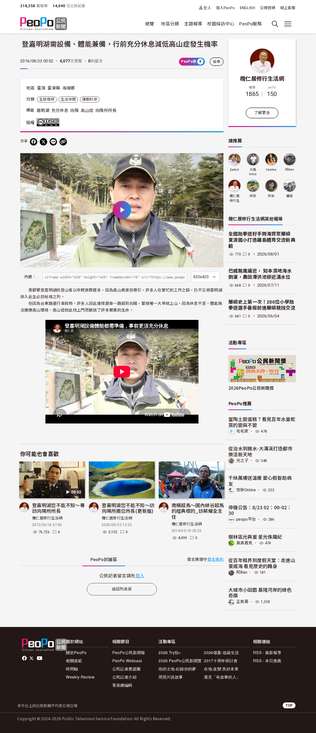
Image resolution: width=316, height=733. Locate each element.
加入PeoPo (225, 8)
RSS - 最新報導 (267, 652)
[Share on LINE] (53, 142)
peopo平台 (246, 519)
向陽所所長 (106, 110)
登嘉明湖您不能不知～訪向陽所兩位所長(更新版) (128, 508)
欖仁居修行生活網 (47, 518)
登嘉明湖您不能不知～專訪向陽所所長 (58, 508)
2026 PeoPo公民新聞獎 (179, 660)
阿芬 (253, 196)
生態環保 (46, 99)
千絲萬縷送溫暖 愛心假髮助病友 (260, 480)
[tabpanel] (121, 575)
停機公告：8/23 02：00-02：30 (260, 510)
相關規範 (74, 660)
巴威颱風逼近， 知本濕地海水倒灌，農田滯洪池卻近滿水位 (260, 274)
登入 (207, 8)
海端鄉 (68, 88)
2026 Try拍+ (169, 652)
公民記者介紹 (124, 677)
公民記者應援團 (126, 669)
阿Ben (289, 169)
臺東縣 (53, 88)
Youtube (40, 658)
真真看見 (244, 543)
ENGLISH (247, 8)
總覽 (149, 23)
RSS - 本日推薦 (267, 660)
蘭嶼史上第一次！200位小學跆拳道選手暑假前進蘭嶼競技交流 (261, 305)
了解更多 (262, 112)
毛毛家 (242, 431)
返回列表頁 (122, 589)
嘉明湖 (43, 110)
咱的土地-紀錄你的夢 (177, 669)
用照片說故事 (170, 677)
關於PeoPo (76, 652)
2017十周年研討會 (220, 660)
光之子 (242, 460)
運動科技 (89, 99)
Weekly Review (80, 677)
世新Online (246, 490)
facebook (25, 658)
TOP (289, 705)
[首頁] (43, 24)
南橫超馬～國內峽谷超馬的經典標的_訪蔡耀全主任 (198, 511)
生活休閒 (68, 99)
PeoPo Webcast (127, 660)
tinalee (271, 169)
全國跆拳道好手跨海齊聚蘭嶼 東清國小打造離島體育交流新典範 (261, 240)
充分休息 (59, 110)
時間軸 (72, 669)
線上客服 (287, 8)
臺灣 (41, 88)
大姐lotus (253, 172)
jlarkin (234, 169)
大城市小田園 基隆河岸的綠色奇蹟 (260, 592)
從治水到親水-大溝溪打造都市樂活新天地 (260, 451)
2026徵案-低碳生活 (221, 652)
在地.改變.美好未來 (221, 669)
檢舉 (216, 62)
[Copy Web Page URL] (63, 142)
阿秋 (271, 196)
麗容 (289, 196)
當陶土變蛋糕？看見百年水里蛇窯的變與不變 (261, 422)
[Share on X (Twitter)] (43, 142)
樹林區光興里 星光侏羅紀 (255, 536)
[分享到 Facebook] (33, 142)
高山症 (87, 110)
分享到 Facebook (216, 160)
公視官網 (267, 8)
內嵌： (30, 277)
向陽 (74, 110)
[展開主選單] (288, 24)
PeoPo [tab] (103, 559)
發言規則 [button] (215, 559)
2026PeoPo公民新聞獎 (251, 388)
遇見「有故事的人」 (222, 677)
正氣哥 (242, 601)
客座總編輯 (122, 685)
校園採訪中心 (220, 23)
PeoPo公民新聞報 (128, 652)
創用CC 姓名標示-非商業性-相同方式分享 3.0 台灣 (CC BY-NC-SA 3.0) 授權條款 (49, 122)
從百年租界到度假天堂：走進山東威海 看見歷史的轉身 (261, 563)
